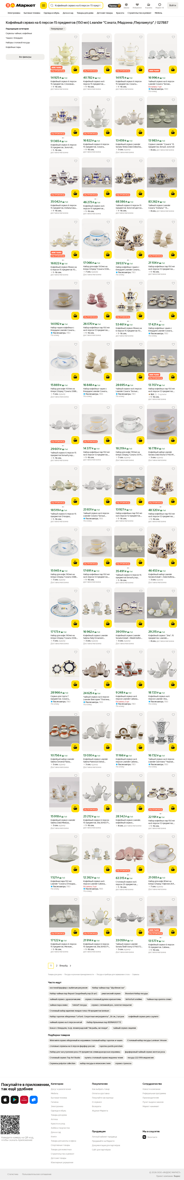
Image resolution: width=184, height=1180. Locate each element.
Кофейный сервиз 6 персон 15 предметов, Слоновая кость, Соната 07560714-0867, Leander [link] (63, 82)
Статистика (12, 1174)
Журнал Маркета (100, 1111)
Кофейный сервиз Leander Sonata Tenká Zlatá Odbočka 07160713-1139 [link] (128, 145)
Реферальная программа (154, 1093)
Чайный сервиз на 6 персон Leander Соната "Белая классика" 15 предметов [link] (161, 82)
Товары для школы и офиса (63, 1141)
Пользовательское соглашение (36, 1174)
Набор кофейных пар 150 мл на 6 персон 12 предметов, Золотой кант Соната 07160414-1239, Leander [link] (96, 453)
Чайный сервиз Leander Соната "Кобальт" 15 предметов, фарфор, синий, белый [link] (161, 206)
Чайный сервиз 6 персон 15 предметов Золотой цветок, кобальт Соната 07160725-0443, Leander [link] (129, 206)
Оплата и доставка (100, 1093)
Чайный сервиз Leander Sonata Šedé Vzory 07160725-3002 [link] (129, 945)
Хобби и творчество (60, 1128)
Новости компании (151, 1089)
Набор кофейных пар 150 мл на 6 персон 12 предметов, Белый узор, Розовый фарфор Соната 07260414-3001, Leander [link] (96, 328)
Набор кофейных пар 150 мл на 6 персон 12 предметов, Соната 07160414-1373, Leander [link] (161, 390)
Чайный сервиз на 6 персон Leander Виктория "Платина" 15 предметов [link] (96, 698)
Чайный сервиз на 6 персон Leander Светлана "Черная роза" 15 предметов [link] (161, 760)
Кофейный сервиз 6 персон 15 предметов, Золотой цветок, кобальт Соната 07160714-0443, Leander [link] (63, 146)
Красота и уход (58, 1123)
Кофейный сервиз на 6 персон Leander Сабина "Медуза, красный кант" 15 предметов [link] (128, 697)
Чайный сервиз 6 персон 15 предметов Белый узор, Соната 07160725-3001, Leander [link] (63, 454)
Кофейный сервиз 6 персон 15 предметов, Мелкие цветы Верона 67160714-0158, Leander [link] (63, 945)
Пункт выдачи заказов (153, 1102)
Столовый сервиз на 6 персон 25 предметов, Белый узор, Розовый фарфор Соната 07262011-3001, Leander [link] (128, 883)
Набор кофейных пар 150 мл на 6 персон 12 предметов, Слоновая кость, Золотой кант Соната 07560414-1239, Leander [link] (96, 575)
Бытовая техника (59, 1098)
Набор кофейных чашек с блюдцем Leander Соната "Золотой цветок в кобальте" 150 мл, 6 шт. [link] (129, 268)
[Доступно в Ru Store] (34, 1103)
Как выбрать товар (101, 1089)
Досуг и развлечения (61, 1089)
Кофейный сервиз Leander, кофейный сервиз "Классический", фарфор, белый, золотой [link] (128, 821)
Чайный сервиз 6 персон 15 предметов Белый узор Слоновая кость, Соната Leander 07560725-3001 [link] (128, 576)
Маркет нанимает (151, 1106)
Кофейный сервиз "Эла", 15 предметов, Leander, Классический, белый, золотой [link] (161, 636)
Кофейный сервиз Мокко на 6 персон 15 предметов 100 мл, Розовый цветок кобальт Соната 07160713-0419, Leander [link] (129, 329)
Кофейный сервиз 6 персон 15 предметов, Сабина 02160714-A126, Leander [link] (161, 945)
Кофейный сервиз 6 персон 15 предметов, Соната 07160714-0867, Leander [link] (129, 82)
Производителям (151, 1098)
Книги (53, 1136)
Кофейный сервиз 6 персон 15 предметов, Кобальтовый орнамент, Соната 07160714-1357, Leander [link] (64, 206)
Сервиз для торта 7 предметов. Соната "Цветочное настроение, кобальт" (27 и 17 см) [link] (62, 697)
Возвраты (96, 1106)
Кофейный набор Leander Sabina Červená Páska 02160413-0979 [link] (62, 760)
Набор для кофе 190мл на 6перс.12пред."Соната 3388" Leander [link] (64, 575)
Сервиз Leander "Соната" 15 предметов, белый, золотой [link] (161, 145)
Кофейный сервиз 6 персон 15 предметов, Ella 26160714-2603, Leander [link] (96, 821)
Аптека (54, 1119)
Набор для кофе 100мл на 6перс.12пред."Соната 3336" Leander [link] (96, 267)
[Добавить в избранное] (76, 37)
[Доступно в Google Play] (15, 1103)
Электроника (57, 1106)
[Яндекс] (177, 1176)
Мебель (54, 1093)
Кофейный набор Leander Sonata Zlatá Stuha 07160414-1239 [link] (162, 453)
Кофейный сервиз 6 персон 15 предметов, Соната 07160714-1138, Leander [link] (96, 145)
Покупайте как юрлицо (102, 1098)
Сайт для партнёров (101, 1150)
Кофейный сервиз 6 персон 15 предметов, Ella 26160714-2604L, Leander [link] (96, 945)
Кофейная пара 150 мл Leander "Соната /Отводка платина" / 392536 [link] (63, 882)
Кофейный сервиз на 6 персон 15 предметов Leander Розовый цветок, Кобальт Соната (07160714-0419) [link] (96, 207)
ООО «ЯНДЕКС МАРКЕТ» (169, 1172)
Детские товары (58, 1158)
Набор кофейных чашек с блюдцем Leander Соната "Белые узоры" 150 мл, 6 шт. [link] (96, 390)
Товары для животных (61, 1149)
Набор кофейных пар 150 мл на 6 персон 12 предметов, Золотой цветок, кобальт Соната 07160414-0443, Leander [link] (161, 515)
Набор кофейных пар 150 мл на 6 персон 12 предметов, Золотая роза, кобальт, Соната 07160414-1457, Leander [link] (161, 822)
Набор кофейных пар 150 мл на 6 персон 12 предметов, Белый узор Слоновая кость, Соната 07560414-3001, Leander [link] (161, 267)
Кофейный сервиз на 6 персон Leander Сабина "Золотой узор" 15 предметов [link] (94, 882)
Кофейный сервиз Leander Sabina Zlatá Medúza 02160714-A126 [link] (63, 821)
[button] (57, 28)
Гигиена (54, 1102)
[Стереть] (100, 5)
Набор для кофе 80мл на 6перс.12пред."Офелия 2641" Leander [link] (162, 882)
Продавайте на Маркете (103, 1141)
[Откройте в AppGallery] (24, 1103)
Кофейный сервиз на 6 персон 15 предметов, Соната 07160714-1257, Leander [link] (94, 82)
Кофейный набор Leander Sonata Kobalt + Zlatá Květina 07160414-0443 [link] (161, 575)
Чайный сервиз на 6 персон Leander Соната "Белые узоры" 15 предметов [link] (129, 390)
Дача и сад (56, 1132)
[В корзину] (75, 69)
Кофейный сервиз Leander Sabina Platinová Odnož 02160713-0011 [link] (95, 760)
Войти (172, 5)
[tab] (14, 13)
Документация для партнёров (106, 1145)
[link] (68, 987)
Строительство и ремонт (62, 1154)
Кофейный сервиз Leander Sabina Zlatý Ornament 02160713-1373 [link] (95, 636)
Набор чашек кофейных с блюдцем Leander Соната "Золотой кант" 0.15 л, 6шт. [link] (63, 328)
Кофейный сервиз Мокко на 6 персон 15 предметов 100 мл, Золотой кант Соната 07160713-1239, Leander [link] (64, 268)
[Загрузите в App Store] (5, 1103)
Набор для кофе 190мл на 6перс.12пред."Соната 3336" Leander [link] (64, 636)
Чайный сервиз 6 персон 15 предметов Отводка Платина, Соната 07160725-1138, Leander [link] (64, 515)
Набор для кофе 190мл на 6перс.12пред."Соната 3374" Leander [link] (129, 453)
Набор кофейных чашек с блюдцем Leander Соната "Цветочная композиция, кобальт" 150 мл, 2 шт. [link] (160, 329)
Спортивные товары (60, 1145)
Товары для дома (59, 1115)
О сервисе (97, 1102)
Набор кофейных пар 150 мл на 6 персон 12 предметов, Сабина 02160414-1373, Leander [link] (129, 514)
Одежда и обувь (58, 1111)
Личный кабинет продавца (104, 1137)
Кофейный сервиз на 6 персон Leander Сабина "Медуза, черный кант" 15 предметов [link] (128, 760)
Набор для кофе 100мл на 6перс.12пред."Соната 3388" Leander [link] (64, 390)
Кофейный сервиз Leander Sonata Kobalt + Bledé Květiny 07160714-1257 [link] (129, 636)
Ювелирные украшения (62, 1162)
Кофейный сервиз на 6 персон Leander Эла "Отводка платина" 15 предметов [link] (159, 697)
